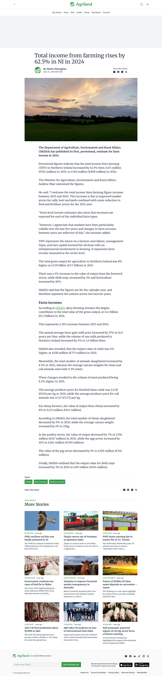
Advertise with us (128, 673)
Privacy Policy (113, 673)
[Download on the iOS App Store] (126, 665)
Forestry (106, 12)
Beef (72, 12)
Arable (79, 12)
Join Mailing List (71, 664)
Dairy (66, 12)
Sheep (86, 12)
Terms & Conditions (98, 673)
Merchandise (142, 673)
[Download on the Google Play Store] (141, 665)
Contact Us (84, 673)
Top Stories (57, 12)
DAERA (60, 308)
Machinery (96, 12)
